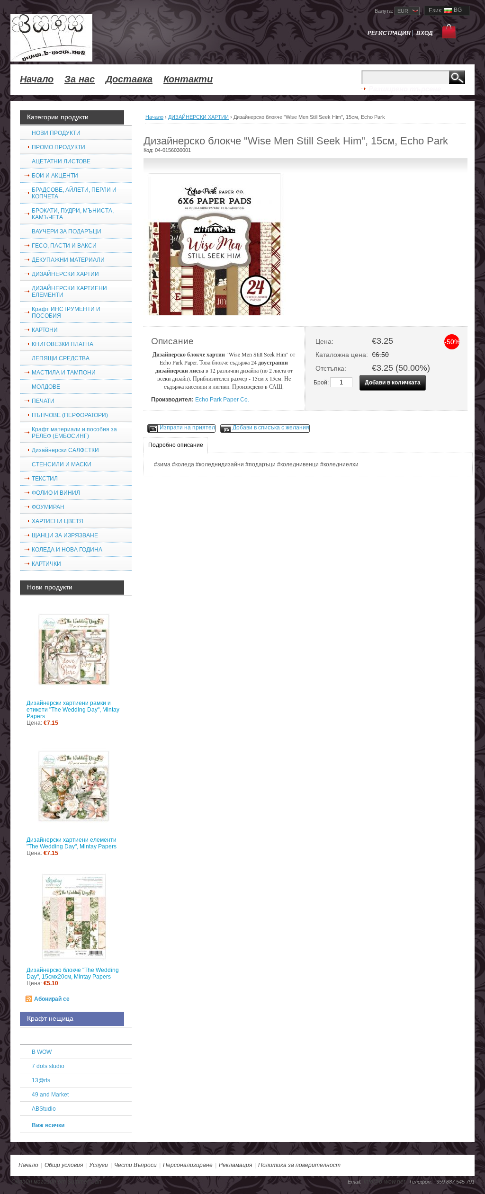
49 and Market (50, 1094)
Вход (424, 33)
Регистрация (389, 33)
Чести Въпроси (135, 1165)
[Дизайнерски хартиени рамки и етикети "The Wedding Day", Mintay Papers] (76, 651)
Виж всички (48, 1125)
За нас (79, 79)
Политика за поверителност (299, 1165)
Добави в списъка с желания (271, 427)
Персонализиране (188, 1165)
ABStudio (44, 1108)
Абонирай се (52, 999)
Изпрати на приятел (187, 427)
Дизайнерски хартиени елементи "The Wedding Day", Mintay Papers (72, 843)
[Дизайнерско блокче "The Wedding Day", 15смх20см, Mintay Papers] (76, 918)
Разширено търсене (404, 89)
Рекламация (235, 1165)
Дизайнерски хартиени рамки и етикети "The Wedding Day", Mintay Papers (73, 710)
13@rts (41, 1080)
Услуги (98, 1165)
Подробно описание (175, 445)
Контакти (188, 79)
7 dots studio (48, 1066)
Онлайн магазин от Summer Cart (56, 1181)
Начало (37, 79)
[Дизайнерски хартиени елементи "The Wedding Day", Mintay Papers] (76, 788)
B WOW (42, 1052)
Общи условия (64, 1165)
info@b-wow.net (384, 1181)
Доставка (129, 79)
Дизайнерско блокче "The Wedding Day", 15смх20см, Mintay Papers (73, 973)
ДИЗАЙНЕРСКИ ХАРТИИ (198, 117)
